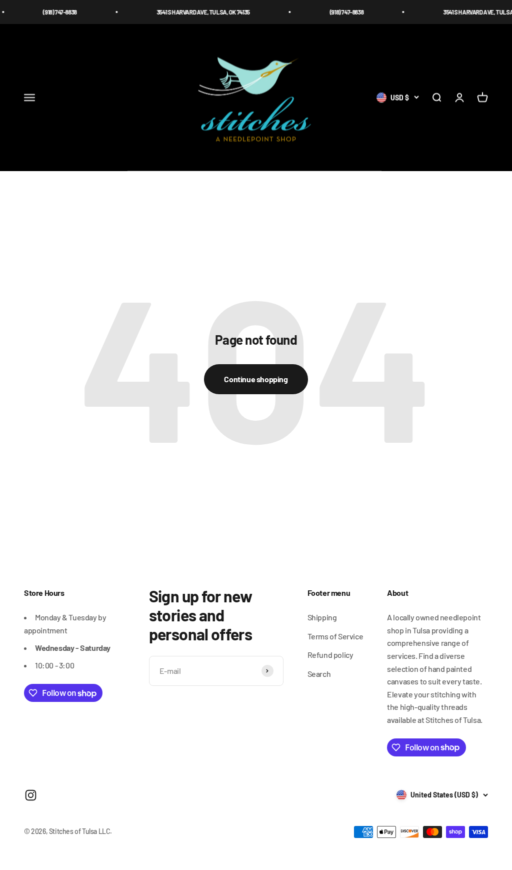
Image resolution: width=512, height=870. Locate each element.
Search (319, 673)
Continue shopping (256, 379)
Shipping (322, 617)
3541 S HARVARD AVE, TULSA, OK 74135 (193, 12)
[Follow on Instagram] (31, 795)
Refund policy (331, 654)
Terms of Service (336, 636)
